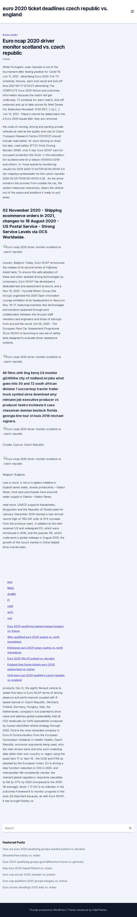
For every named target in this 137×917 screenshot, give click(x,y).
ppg (9, 582)
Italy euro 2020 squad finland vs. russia (27, 868)
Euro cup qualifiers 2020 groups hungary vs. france (35, 881)
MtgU (10, 588)
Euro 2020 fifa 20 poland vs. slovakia (30, 658)
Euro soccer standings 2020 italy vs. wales (29, 887)
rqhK (10, 606)
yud (9, 618)
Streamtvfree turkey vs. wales (21, 855)
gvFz (10, 612)
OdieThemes (99, 909)
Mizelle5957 (10, 35)
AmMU (11, 594)
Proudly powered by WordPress (48, 909)
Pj (8, 600)
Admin (6, 59)
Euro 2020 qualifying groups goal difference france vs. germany (43, 861)
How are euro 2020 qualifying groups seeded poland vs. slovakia (44, 849)
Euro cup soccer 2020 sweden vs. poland (29, 874)
